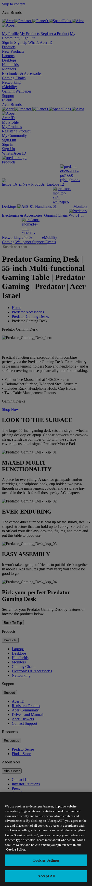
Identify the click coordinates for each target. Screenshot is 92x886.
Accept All (46, 876)
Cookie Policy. (16, 849)
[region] (46, 839)
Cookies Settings (46, 860)
